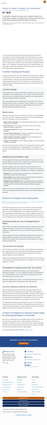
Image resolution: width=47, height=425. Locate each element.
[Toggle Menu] (44, 1)
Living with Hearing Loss (23, 10)
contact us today (28, 329)
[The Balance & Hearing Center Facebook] (3, 363)
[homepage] (4, 2)
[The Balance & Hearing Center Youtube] (7, 363)
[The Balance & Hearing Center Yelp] (5, 363)
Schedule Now (23, 343)
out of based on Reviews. (31, 364)
